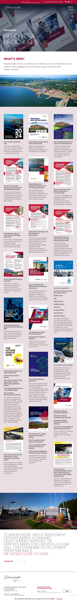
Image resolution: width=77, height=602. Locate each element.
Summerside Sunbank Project (11, 376)
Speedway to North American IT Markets (61, 412)
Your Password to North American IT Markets (37, 441)
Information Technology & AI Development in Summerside (38, 233)
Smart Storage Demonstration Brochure (12, 393)
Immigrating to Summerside (63, 365)
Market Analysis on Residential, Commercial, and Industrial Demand (37, 185)
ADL (55, 298)
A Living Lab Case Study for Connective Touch (63, 291)
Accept (59, 599)
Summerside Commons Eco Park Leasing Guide (38, 142)
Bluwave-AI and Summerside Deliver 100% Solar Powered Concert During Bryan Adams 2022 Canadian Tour (63, 472)
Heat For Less (58, 301)
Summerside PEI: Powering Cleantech (13, 280)
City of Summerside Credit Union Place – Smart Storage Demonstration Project (13, 382)
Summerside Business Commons (36, 380)
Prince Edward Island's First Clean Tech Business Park (63, 142)
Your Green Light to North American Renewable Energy (37, 435)
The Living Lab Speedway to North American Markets (63, 427)
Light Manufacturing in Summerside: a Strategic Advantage (12, 235)
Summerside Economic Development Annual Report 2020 (13, 326)
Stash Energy (58, 313)
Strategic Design (59, 315)
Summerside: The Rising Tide (12, 142)
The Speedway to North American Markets (37, 333)
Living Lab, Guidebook (61, 288)
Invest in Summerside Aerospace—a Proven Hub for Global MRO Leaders (13, 187)
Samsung (57, 307)
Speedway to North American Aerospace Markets (61, 422)
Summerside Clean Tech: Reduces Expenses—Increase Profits (62, 191)
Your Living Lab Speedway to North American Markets (38, 452)
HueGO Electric (59, 304)
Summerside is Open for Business (37, 337)
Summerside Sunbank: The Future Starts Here (13, 371)
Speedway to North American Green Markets (62, 416)
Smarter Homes (59, 310)
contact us (22, 67)
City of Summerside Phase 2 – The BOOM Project (13, 389)
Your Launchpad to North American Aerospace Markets (37, 446)
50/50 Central (58, 295)
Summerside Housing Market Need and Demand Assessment (38, 286)
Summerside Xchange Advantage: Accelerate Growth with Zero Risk (61, 238)
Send (67, 591)
